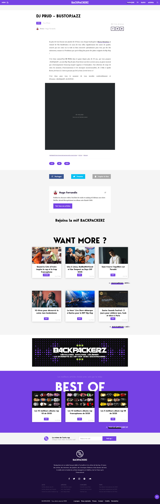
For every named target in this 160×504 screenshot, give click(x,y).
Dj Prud (80, 155)
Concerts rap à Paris (85, 487)
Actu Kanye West (65, 491)
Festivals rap (83, 491)
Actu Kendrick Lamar (66, 487)
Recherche (157, 2)
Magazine (130, 3)
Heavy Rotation (103, 42)
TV (137, 3)
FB (112, 28)
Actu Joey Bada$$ (65, 489)
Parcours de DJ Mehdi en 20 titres (108, 491)
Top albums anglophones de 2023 (108, 489)
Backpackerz (80, 2)
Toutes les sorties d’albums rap (50, 491)
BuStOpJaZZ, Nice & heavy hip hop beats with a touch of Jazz (63, 155)
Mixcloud (86, 155)
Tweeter (80, 176)
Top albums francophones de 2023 (108, 487)
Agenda (151, 3)
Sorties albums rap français (49, 489)
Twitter (117, 28)
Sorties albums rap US (47, 487)
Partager (58, 176)
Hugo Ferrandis (48, 29)
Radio (143, 3)
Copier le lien (103, 176)
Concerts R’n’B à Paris (86, 489)
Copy (122, 28)
